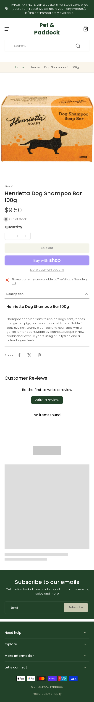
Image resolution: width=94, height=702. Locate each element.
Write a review (47, 400)
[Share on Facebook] (19, 355)
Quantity (13, 227)
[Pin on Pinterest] (39, 355)
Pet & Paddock (52, 687)
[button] (47, 248)
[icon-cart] (84, 28)
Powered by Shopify (47, 694)
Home (19, 67)
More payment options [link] (47, 270)
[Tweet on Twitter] (29, 355)
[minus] (9, 235)
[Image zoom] (47, 128)
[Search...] (78, 46)
